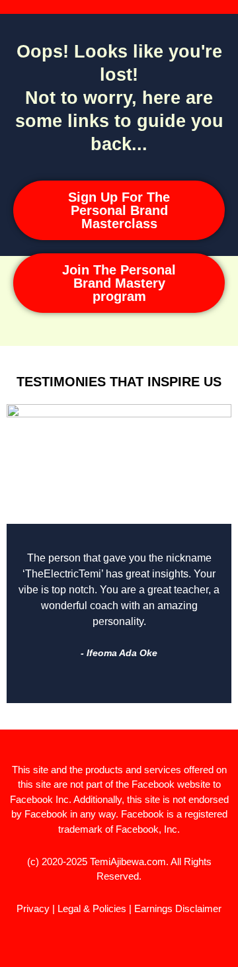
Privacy (33, 908)
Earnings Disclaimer (177, 908)
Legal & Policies (92, 908)
